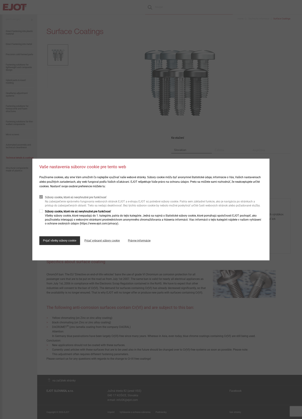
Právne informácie (139, 240)
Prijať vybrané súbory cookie (102, 240)
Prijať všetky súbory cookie (59, 240)
